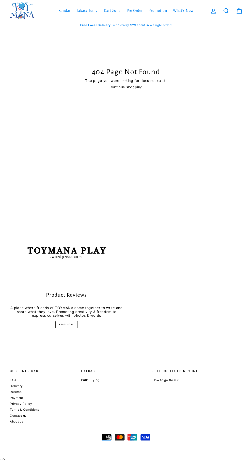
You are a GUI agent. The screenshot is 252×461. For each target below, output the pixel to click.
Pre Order (135, 11)
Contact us (18, 415)
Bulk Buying (90, 380)
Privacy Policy (21, 404)
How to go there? (166, 380)
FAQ (13, 380)
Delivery (16, 386)
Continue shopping (126, 87)
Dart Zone (112, 11)
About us (16, 421)
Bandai (64, 11)
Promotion (158, 11)
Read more (66, 324)
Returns (16, 392)
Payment (16, 398)
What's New (183, 11)
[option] (126, 25)
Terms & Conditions (25, 409)
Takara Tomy (87, 11)
